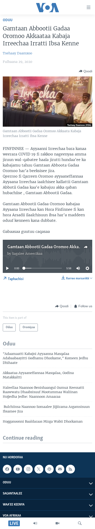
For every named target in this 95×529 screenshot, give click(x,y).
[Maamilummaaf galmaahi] (60, 469)
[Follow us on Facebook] (7, 469)
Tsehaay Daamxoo (17, 53)
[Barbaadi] (80, 523)
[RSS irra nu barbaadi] (70, 469)
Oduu (7, 20)
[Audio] (35, 523)
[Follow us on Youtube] (17, 469)
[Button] (85, 71)
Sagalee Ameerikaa (27, 253)
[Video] (57, 523)
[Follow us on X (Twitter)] (38, 469)
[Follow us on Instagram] (28, 469)
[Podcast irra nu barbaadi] (49, 469)
